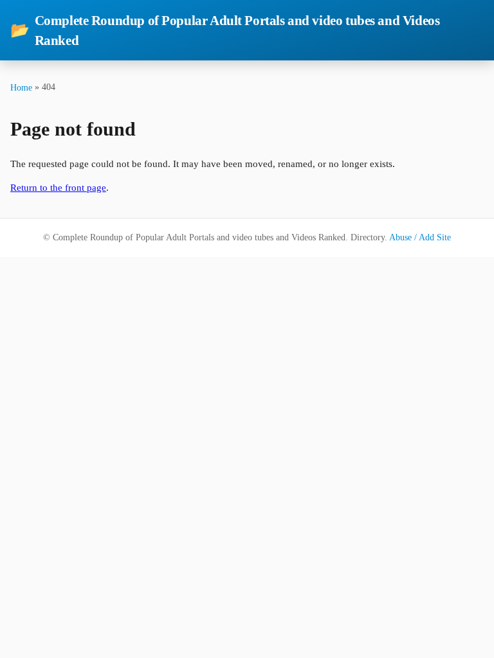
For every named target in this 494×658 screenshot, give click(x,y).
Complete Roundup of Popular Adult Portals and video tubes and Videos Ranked (224, 30)
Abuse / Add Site (420, 237)
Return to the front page (58, 187)
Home (21, 87)
